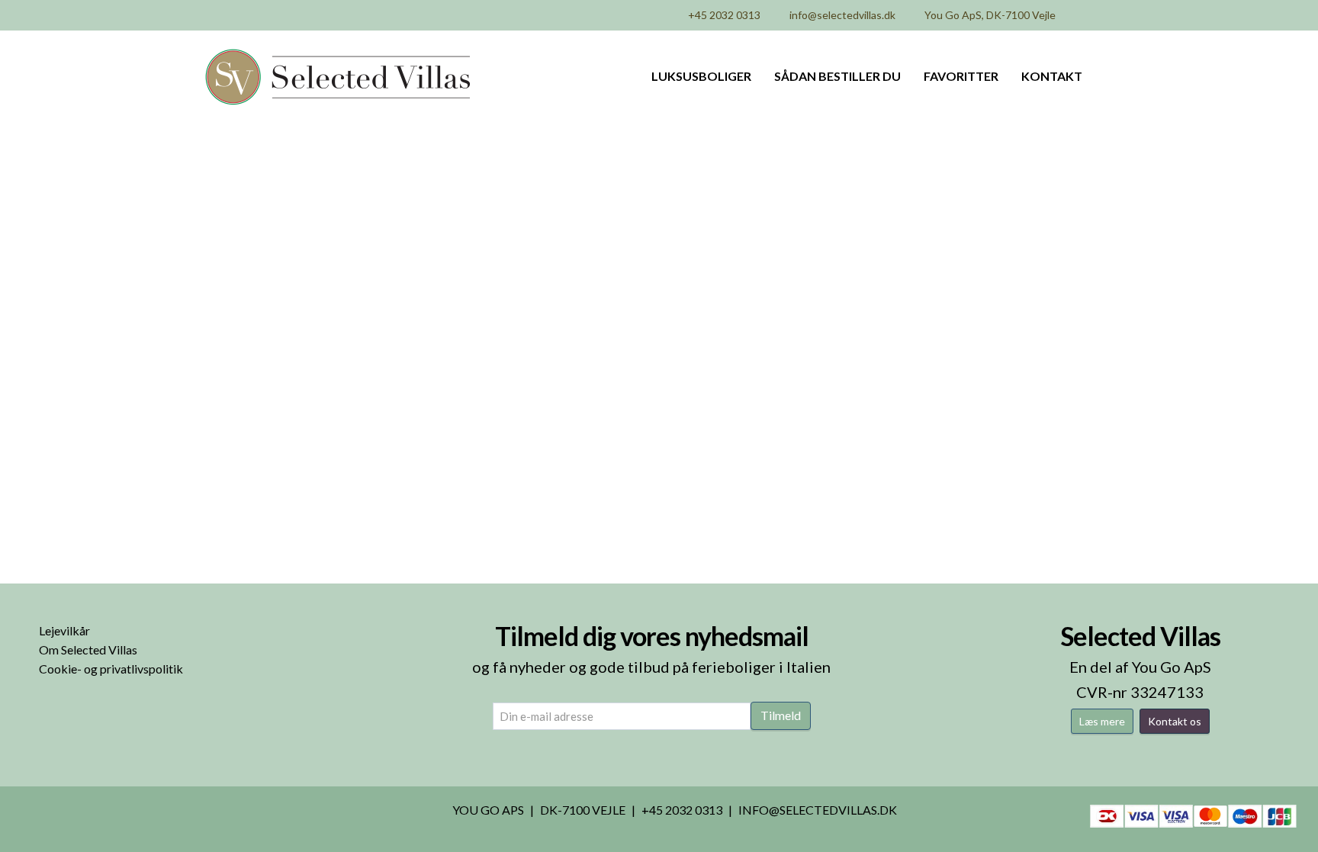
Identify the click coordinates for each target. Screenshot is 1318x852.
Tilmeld (780, 715)
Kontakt (1051, 76)
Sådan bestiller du (837, 76)
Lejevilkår (64, 630)
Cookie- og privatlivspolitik (111, 668)
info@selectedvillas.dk (842, 14)
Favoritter (961, 76)
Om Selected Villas (88, 649)
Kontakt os (1174, 721)
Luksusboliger (701, 76)
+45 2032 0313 (724, 14)
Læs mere (1102, 721)
